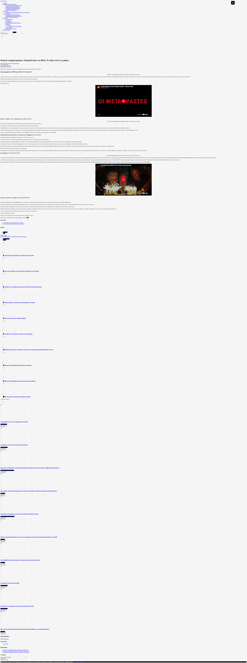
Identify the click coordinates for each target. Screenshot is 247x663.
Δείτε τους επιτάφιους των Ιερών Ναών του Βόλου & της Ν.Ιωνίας (21, 271)
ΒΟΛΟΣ (2, 236)
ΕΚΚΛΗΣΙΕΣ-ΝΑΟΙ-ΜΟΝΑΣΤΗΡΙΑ (14, 16)
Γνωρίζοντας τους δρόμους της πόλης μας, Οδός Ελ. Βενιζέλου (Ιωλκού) (23, 287)
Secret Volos (4, 641)
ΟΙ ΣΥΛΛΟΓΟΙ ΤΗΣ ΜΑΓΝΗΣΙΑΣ (13, 23)
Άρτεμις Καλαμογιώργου (6, 65)
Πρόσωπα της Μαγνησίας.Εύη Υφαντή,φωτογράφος (17, 365)
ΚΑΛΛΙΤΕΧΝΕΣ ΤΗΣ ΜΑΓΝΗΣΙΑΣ (14, 5)
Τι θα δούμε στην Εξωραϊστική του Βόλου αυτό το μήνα (19, 255)
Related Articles (6, 238)
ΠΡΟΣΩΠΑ (5, 11)
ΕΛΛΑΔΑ (8, 20)
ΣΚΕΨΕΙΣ (8, 24)
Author (4, 240)
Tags (4, 233)
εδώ (27, 217)
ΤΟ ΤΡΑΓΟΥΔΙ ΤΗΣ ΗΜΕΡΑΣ (14, 26)
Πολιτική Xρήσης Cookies (11, 28)
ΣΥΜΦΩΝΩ (75, 661)
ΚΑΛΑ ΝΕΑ (8, 25)
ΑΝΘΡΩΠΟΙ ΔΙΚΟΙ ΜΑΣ (11, 10)
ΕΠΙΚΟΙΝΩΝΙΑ (6, 29)
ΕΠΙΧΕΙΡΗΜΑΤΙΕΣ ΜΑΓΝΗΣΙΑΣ (13, 7)
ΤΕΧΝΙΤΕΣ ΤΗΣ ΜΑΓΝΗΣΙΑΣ (12, 9)
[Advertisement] (123, 49)
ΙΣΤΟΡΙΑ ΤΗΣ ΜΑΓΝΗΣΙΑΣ (12, 17)
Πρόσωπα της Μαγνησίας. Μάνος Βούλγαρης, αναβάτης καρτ (15, 649)
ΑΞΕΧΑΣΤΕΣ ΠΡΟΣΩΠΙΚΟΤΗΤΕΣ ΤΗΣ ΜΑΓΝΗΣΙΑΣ (18, 12)
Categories (5, 232)
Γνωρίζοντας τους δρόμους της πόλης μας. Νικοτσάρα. (18, 334)
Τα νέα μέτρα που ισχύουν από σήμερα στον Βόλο (18, 396)
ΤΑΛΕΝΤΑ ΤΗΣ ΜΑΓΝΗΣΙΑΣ (12, 6)
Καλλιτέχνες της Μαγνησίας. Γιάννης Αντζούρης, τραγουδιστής (16, 651)
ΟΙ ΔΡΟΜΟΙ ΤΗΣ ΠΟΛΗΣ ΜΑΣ (13, 14)
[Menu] (233, 3)
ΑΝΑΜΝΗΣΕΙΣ (9, 19)
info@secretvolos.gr (5, 639)
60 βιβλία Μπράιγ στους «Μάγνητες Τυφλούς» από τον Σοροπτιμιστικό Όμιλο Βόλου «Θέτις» (28, 349)
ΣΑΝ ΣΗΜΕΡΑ (9, 21)
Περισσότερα (81, 661)
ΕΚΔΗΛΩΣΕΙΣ (9, 27)
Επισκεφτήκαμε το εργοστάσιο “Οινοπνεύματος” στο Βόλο (19, 302)
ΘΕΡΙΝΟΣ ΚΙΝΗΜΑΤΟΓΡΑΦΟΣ (19, 236)
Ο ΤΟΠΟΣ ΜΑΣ (6, 13)
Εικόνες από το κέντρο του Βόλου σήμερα (15, 318)
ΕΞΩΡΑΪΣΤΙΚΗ (8, 236)
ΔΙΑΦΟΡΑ (5, 18)
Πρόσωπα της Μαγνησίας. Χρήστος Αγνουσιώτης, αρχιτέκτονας (16, 652)
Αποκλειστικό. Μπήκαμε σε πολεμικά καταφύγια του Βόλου (20, 381)
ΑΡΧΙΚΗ (5, 3)
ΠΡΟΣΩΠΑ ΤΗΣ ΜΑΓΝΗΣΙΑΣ (10, 4)
